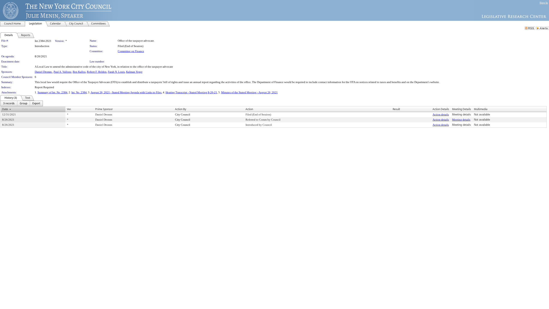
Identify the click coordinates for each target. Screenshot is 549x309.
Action (249, 109)
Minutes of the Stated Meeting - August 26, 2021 (249, 92)
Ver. (69, 109)
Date (5, 109)
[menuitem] (9, 103)
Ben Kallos (79, 71)
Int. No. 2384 (79, 92)
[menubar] (21, 103)
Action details (441, 114)
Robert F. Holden (97, 71)
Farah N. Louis (116, 71)
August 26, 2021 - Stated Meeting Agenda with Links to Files (125, 92)
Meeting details (461, 119)
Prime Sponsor (104, 109)
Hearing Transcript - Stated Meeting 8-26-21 (191, 92)
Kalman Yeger (134, 71)
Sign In (544, 2)
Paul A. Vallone (62, 71)
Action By (180, 109)
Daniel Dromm (43, 71)
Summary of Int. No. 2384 (52, 92)
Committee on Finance (131, 51)
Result (396, 109)
